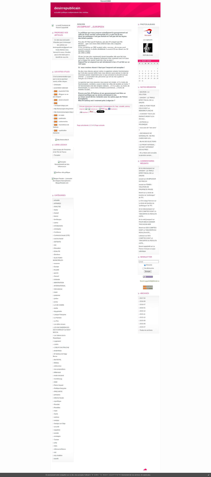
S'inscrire (149, 265)
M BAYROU (58, 351)
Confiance (57, 232)
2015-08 (142, 324)
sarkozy (56, 417)
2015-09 (142, 320)
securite (56, 427)
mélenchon (57, 366)
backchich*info (64, 91)
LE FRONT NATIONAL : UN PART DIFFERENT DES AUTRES (147, 147)
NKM (55, 382)
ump (55, 443)
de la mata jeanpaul (145, 168)
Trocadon (57, 155)
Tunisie (56, 439)
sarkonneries (63, 121)
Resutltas (57, 407)
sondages (57, 436)
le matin (61, 115)
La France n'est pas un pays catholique (147, 249)
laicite (56, 308)
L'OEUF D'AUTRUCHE (61, 347)
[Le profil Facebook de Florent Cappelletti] (62, 27)
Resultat (56, 404)
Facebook (113, 109)
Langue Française (60, 314)
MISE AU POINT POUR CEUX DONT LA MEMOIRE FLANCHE (147, 108)
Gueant (56, 276)
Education (57, 248)
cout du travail (58, 239)
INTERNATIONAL (60, 286)
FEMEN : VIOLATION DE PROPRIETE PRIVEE (146, 187)
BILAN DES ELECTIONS (148, 141)
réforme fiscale (59, 398)
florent (141, 193)
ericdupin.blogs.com (61, 105)
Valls (55, 446)
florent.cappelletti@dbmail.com (150, 281)
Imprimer (85, 112)
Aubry (56, 210)
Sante (56, 414)
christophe (57, 229)
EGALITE (57, 251)
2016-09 (142, 301)
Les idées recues (59, 324)
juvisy (56, 302)
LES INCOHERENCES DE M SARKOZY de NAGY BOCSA (62, 330)
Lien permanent (97, 106)
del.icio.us (93, 109)
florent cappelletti (144, 246)
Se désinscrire (149, 268)
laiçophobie (58, 311)
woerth (56, 459)
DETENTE (57, 242)
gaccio (56, 273)
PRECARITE (58, 391)
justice (56, 298)
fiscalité (56, 270)
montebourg (58, 379)
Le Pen (56, 321)
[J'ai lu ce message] (209, 475)
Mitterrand (57, 372)
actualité (121, 106)
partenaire (62, 118)
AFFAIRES (57, 203)
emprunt (81, 109)
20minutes (57, 85)
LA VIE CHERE (59, 305)
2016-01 (142, 308)
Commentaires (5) (108, 106)
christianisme (58, 226)
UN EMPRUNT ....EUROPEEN (90, 27)
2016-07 (142, 304)
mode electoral (59, 375)
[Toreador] (62, 162)
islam (56, 292)
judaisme (57, 295)
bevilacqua (57, 219)
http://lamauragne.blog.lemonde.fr (65, 109)
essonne (57, 263)
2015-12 (142, 311)
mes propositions (59, 369)
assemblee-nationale (61, 88)
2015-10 (142, 317)
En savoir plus (145, 475)
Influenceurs (62, 166)
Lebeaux (142, 236)
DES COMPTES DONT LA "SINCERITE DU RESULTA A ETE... (148, 214)
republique (57, 401)
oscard (141, 179)
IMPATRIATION (59, 283)
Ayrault (56, 213)
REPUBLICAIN (148, 55)
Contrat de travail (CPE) (62, 235)
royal (55, 411)
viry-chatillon (58, 455)
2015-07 (142, 327)
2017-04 (142, 298)
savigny (56, 420)
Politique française (60, 388)
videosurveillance (60, 449)
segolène (57, 430)
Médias (56, 363)
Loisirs (56, 344)
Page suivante (100, 125)
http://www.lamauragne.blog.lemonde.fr (67, 112)
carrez (56, 223)
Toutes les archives (146, 330)
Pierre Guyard (58, 385)
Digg (105, 109)
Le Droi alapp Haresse (146, 201)
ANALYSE (57, 207)
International (58, 289)
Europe (56, 267)
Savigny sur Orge (59, 423)
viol (55, 452)
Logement (57, 341)
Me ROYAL (57, 360)
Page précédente (83, 125)
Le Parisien (58, 318)
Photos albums (147, 24)
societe (56, 433)
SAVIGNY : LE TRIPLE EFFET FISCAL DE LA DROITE (147, 100)
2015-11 (142, 314)
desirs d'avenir (64, 100)
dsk (55, 245)
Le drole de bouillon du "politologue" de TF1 (147, 195)
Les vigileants (147, 40)
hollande (57, 279)
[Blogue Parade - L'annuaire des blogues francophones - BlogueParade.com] (62, 183)
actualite (57, 200)
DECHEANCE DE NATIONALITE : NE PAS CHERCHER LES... (147, 135)
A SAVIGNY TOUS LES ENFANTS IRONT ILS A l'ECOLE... (147, 116)
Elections (57, 254)
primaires (57, 395)
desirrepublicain (67, 8)
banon (56, 216)
